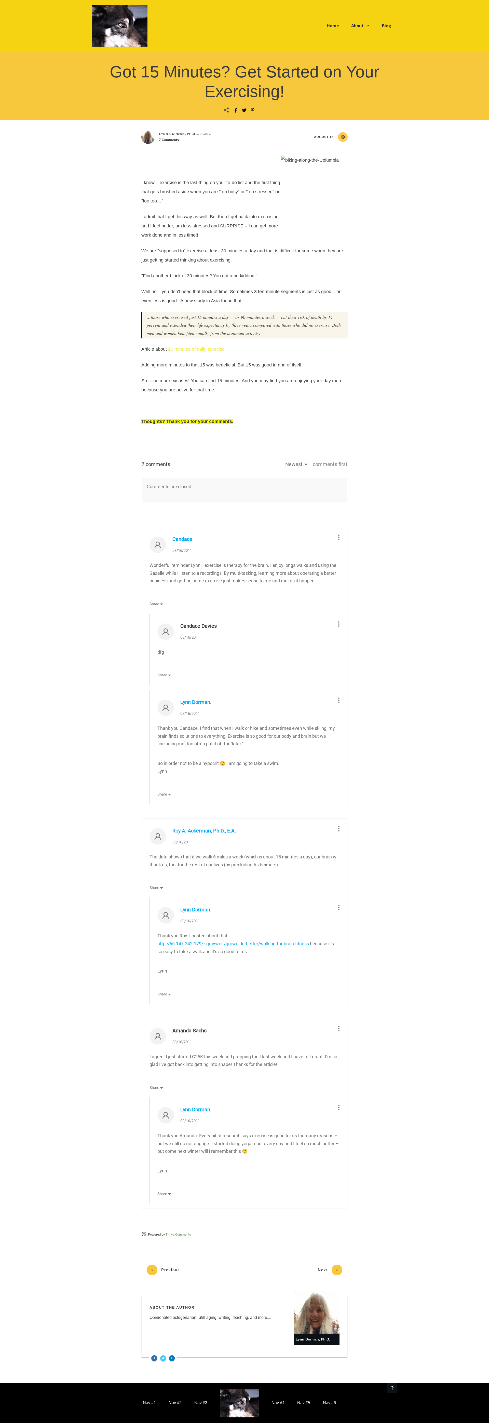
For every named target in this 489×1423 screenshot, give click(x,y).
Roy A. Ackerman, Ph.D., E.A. (204, 831)
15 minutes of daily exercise (196, 349)
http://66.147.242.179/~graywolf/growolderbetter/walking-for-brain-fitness (233, 943)
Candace (182, 539)
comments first (330, 464)
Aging (205, 134)
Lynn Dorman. (195, 702)
